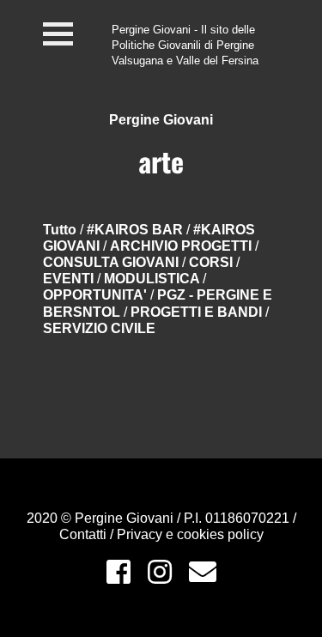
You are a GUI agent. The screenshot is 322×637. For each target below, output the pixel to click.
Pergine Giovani (161, 119)
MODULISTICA (153, 278)
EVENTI (70, 278)
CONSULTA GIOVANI (112, 262)
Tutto (59, 229)
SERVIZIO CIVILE (99, 328)
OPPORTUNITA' (96, 295)
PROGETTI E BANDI (198, 312)
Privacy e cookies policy (190, 534)
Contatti (84, 534)
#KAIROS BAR (136, 229)
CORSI (212, 262)
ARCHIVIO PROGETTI (182, 246)
